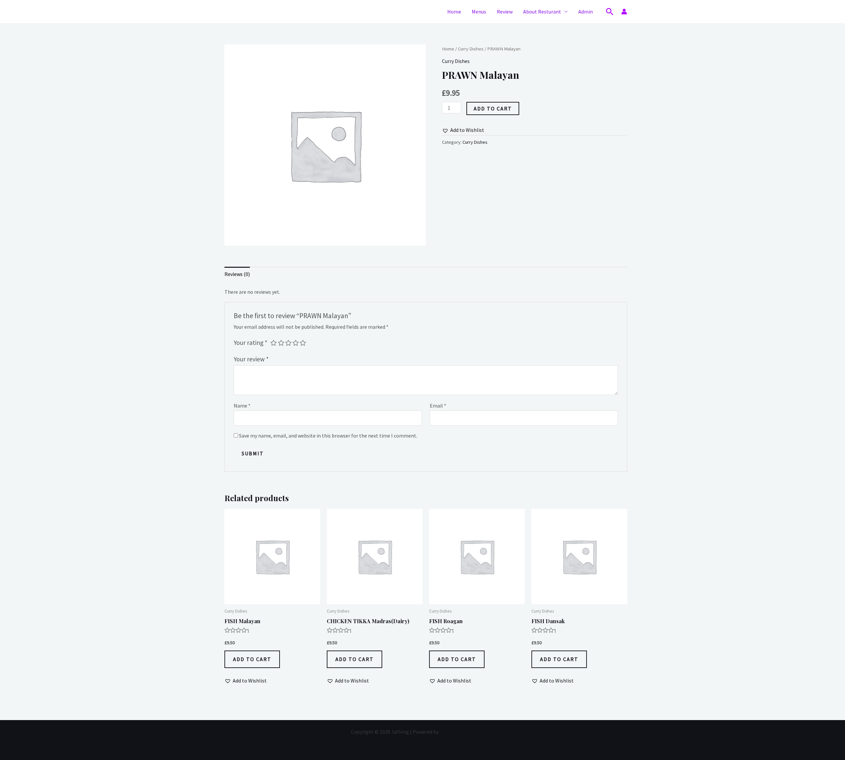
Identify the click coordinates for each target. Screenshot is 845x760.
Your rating (250, 343)
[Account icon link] (624, 12)
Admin (585, 11)
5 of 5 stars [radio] (303, 343)
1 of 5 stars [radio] (273, 343)
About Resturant (542, 11)
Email (438, 405)
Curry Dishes (471, 49)
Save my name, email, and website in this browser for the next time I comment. (328, 435)
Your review (251, 359)
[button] (610, 11)
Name (242, 405)
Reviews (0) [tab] (237, 274)
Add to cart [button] (252, 659)
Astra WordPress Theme (467, 731)
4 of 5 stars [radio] (295, 343)
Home (454, 11)
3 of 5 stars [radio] (288, 343)
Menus (479, 11)
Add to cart (493, 108)
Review (505, 11)
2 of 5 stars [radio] (281, 343)
